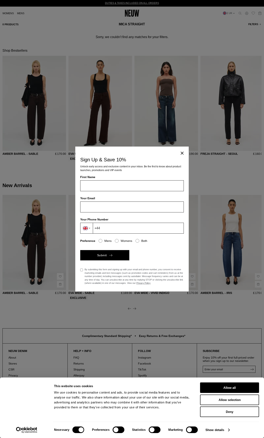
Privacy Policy (143, 283)
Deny (229, 412)
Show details (214, 430)
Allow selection (230, 400)
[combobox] (86, 228)
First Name (87, 177)
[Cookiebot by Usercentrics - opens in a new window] (27, 430)
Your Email (87, 198)
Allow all (229, 387)
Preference (87, 240)
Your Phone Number (94, 219)
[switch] (118, 429)
